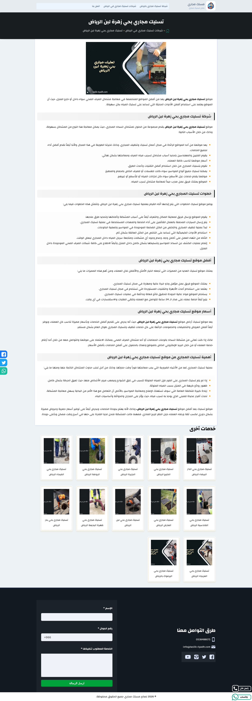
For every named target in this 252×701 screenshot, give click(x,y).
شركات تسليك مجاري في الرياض (120, 6)
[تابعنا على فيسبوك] (211, 656)
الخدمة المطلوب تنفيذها (96, 648)
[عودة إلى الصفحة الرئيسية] (167, 30)
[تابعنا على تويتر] (204, 656)
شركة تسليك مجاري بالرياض (154, 6)
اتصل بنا (96, 6)
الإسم (107, 608)
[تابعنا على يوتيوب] (188, 657)
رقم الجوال (105, 628)
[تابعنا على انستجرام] (196, 656)
